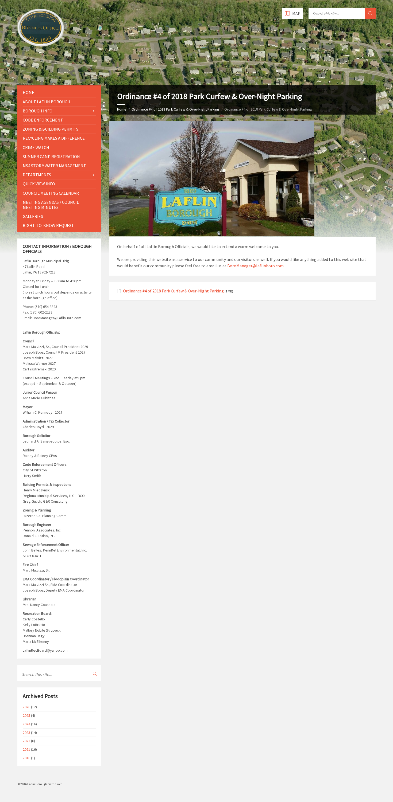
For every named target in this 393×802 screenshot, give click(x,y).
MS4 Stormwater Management (54, 165)
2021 (26, 749)
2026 (26, 707)
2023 (26, 732)
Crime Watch (36, 147)
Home (121, 109)
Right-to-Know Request (48, 225)
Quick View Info (39, 183)
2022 (26, 740)
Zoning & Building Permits (50, 129)
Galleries (33, 216)
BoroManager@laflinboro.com (255, 265)
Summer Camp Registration (51, 156)
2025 (26, 715)
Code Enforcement (43, 120)
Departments (37, 174)
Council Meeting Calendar (51, 193)
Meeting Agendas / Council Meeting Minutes (51, 204)
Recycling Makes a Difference (54, 138)
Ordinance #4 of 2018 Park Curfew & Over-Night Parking (175, 109)
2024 (26, 724)
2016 (26, 758)
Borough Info (37, 111)
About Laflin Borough (46, 101)
